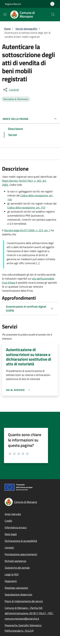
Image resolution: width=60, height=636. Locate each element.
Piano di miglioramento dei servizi (24, 601)
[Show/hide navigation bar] (5, 14)
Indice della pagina (15, 119)
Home (7, 29)
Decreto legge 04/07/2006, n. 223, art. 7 (27, 230)
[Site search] (53, 15)
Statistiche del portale (17, 568)
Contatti (9, 548)
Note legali (11, 534)
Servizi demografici (26, 29)
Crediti (8, 521)
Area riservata (13, 514)
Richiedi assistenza (15, 561)
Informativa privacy (16, 527)
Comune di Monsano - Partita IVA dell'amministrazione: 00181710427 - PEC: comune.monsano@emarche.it (29, 613)
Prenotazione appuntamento (21, 554)
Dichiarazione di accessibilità (21, 541)
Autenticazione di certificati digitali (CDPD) (26, 309)
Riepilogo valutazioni (16, 588)
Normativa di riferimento (16, 98)
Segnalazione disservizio (18, 594)
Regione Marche (13, 4)
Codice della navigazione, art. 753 (26, 207)
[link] (18, 390)
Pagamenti (11, 581)
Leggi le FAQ (12, 574)
